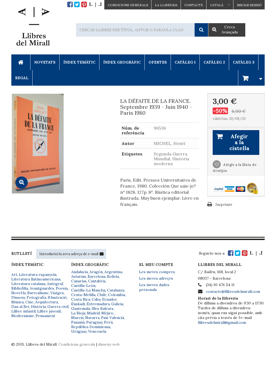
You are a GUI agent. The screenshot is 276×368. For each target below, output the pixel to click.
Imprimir (223, 204)
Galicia (117, 303)
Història (38, 306)
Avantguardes (42, 288)
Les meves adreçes (156, 278)
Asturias (78, 276)
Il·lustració (57, 297)
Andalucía (79, 271)
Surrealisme (38, 292)
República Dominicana (90, 326)
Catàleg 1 (185, 62)
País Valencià (112, 317)
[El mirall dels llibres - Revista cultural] (95, 4)
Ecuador (109, 299)
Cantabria (96, 281)
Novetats (45, 62)
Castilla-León (83, 285)
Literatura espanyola (37, 274)
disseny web (109, 344)
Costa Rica (80, 299)
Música (17, 302)
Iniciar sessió (249, 5)
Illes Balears (102, 308)
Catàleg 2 (214, 62)
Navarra (92, 317)
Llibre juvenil (49, 311)
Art (14, 274)
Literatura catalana (28, 283)
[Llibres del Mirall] (32, 27)
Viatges (57, 292)
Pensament (45, 315)
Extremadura (98, 303)
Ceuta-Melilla (83, 294)
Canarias (79, 281)
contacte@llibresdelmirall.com (233, 291)
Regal (22, 77)
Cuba (96, 299)
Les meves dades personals (154, 287)
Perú (108, 322)
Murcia (77, 317)
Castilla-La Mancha (88, 290)
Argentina (113, 271)
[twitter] (77, 4)
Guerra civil (57, 306)
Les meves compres (157, 271)
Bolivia (113, 276)
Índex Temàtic (79, 62)
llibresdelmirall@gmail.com (222, 322)
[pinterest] (84, 4)
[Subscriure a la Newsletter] (102, 254)
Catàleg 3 (243, 62)
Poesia (62, 288)
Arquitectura (46, 302)
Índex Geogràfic (122, 62)
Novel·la (18, 292)
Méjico (107, 313)
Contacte (193, 5)
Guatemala (80, 308)
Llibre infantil (23, 311)
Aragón (96, 271)
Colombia (116, 294)
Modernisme (22, 315)
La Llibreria (166, 5)
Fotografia (36, 297)
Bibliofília (19, 288)
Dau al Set (20, 306)
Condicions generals (76, 344)
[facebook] (70, 4)
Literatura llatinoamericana (35, 279)
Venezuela (97, 331)
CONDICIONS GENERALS (128, 5)
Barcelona (96, 276)
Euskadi (78, 303)
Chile (101, 294)
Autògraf (55, 283)
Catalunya (115, 290)
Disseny (18, 297)
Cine (29, 302)
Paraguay (94, 322)
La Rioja (78, 313)
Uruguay (79, 331)
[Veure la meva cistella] (251, 77)
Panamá (78, 322)
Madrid (93, 313)
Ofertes (158, 62)
